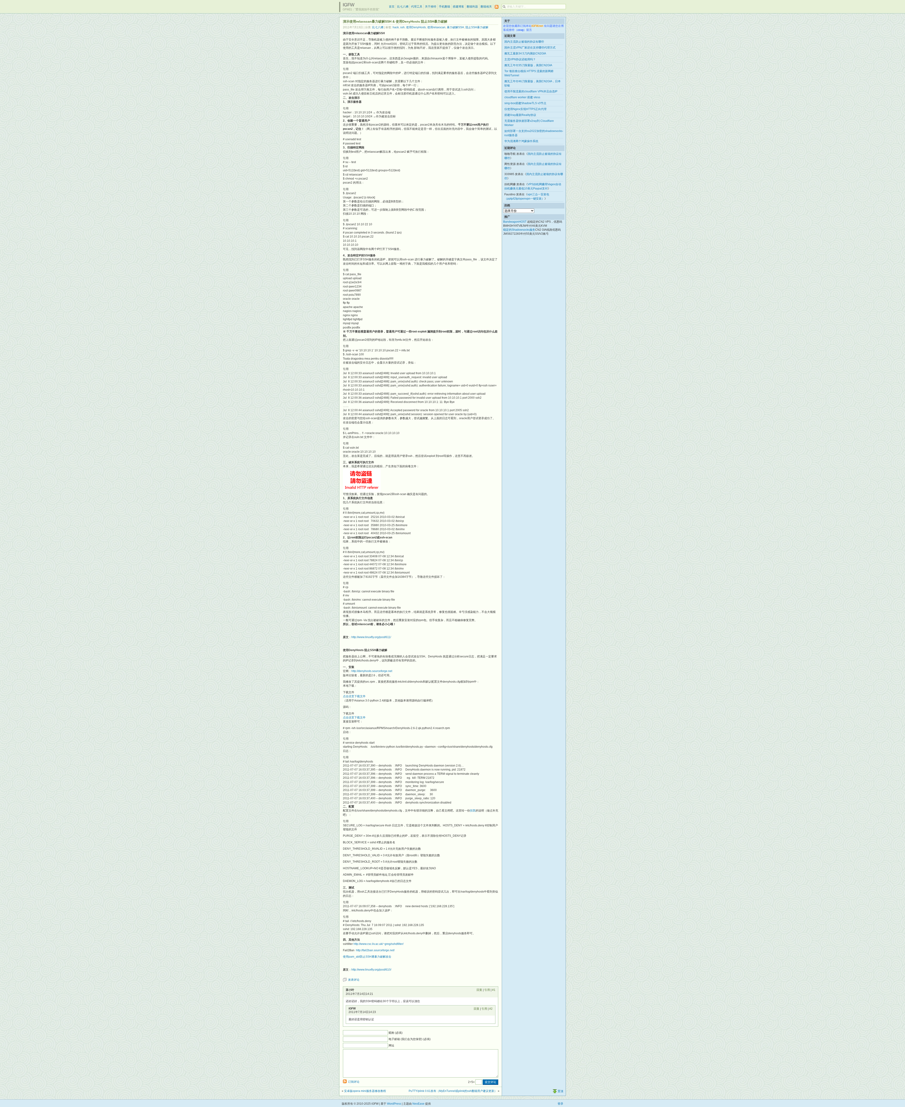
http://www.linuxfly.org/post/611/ (371, 637)
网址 (391, 1045)
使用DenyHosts (416, 27)
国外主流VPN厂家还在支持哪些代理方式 (529, 47)
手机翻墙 (444, 6)
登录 (560, 1103)
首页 (392, 6)
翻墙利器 (472, 6)
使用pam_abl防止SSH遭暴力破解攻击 (367, 956)
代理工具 (416, 6)
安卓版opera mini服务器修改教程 (365, 1091)
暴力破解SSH (455, 27)
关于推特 (430, 6)
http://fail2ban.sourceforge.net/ (375, 950)
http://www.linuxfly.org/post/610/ (371, 969)
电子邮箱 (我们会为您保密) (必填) (410, 1039)
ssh (402, 27)
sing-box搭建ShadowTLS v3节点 (525, 103)
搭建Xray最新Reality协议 (520, 115)
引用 (487, 990)
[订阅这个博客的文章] (496, 7)
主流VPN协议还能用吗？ (520, 59)
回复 (479, 990)
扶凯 (473, 810)
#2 (491, 1008)
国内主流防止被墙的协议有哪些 (524, 41)
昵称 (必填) (396, 1032)
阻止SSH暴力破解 (476, 27)
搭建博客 (458, 6)
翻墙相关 (486, 6)
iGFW (348, 4)
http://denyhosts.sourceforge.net (371, 671)
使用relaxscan (436, 27)
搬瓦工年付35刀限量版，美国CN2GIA (528, 65)
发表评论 (353, 979)
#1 (493, 990)
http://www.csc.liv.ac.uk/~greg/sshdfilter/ (378, 944)
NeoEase (418, 1103)
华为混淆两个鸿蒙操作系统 (521, 141)
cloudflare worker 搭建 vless (522, 97)
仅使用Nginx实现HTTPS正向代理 (525, 109)
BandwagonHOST (515, 221)
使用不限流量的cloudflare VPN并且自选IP (530, 91)
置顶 (560, 1091)
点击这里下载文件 (354, 696)
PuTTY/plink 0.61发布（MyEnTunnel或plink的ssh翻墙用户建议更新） (453, 1091)
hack (396, 27)
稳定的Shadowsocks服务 (519, 229)
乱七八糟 (402, 6)
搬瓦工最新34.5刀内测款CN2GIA (525, 53)
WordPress (394, 1103)
